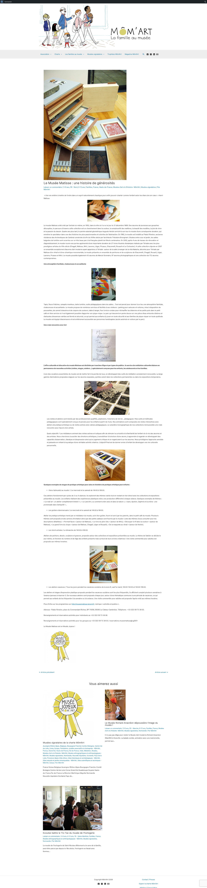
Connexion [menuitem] (8, 2)
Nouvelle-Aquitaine (79, 755)
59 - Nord (74, 187)
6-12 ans (81, 187)
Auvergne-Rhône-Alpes (51, 746)
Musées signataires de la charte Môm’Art (63, 742)
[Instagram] (151, 54)
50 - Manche (133, 728)
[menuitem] (2, 1)
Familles (89, 187)
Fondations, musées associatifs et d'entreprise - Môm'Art (80, 748)
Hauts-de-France (105, 187)
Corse (51, 748)
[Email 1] (157, 54)
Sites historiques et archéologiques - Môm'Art (84, 758)
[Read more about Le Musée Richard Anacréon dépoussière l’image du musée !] (115, 705)
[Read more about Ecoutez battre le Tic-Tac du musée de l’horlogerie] (72, 808)
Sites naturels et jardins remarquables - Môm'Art (60, 760)
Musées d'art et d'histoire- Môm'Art (126, 187)
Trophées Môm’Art (114, 54)
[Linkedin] (154, 54)
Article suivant (161, 672)
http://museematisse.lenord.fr (83, 604)
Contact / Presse (148, 880)
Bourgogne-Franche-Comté (77, 746)
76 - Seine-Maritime (81, 836)
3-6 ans (66, 187)
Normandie (68, 755)
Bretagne (90, 746)
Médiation (87, 751)
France (95, 187)
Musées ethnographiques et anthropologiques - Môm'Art (62, 839)
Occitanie (90, 755)
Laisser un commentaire (53, 187)
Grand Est (52, 751)
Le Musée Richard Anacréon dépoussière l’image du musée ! (131, 724)
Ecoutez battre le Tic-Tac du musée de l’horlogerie (69, 833)
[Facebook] (148, 54)
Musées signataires (148, 187)
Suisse (51, 763)
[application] (50, 54)
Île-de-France (74, 751)
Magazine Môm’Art (132, 54)
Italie (81, 751)
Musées (94, 751)
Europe (56, 748)
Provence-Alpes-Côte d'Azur (57, 758)
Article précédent (46, 672)
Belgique (63, 746)
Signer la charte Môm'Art (148, 884)
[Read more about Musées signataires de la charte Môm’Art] (68, 715)
